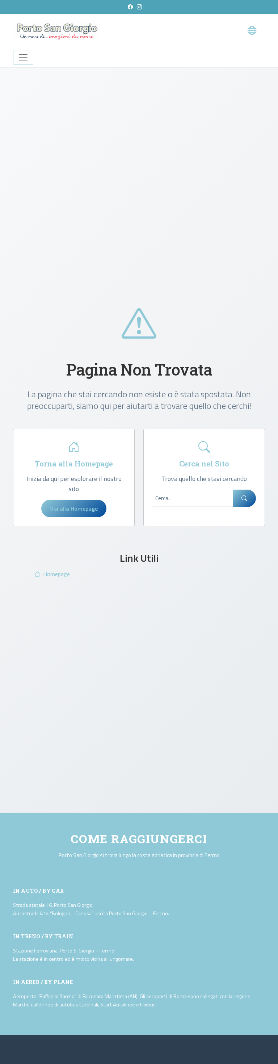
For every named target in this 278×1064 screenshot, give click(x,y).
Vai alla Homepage (74, 508)
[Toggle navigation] (23, 57)
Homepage (56, 574)
